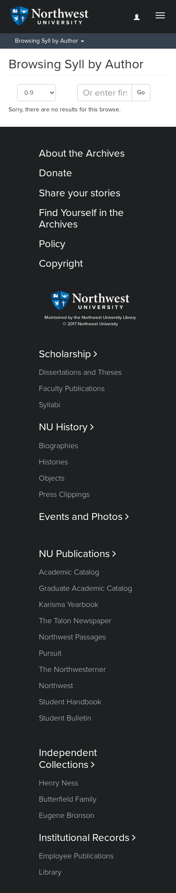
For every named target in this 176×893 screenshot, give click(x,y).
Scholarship (68, 354)
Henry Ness (58, 783)
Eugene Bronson (66, 815)
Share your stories (79, 193)
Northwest (56, 685)
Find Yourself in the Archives (81, 218)
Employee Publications (76, 856)
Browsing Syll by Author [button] (47, 40)
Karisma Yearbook (68, 604)
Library (50, 872)
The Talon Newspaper (75, 620)
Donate (55, 173)
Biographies (58, 445)
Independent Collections (68, 758)
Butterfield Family (68, 799)
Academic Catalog (69, 572)
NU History (66, 427)
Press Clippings (64, 494)
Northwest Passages (72, 637)
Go (141, 92)
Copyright (61, 263)
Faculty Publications (72, 388)
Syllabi (49, 404)
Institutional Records (87, 838)
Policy (52, 244)
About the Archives (82, 153)
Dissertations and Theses (80, 372)
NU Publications (77, 554)
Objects (52, 478)
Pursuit (50, 653)
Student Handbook (70, 701)
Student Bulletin (65, 718)
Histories (53, 462)
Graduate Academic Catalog (85, 588)
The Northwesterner (72, 669)
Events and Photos (84, 517)
